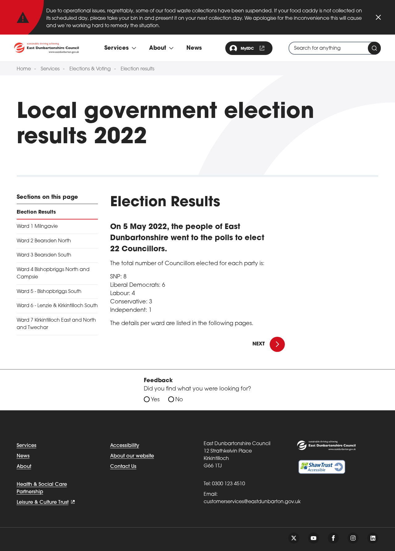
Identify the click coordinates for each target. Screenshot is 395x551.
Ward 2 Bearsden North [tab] (44, 241)
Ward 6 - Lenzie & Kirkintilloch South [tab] (57, 305)
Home (24, 69)
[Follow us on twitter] (293, 538)
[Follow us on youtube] (313, 538)
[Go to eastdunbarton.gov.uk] (46, 48)
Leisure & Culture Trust (43, 502)
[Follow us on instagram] (353, 538)
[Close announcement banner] (378, 17)
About (24, 466)
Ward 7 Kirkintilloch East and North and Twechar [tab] (56, 324)
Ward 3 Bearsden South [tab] (44, 255)
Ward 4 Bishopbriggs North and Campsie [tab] (53, 273)
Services (50, 69)
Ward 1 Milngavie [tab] (37, 226)
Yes (155, 400)
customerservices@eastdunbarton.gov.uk (252, 501)
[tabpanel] (197, 261)
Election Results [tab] (36, 212)
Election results (137, 69)
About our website (132, 456)
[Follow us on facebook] (333, 538)
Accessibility (124, 445)
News (194, 48)
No (179, 400)
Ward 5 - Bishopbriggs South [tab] (49, 291)
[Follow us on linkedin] (372, 538)
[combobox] (335, 48)
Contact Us (123, 466)
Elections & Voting (90, 69)
